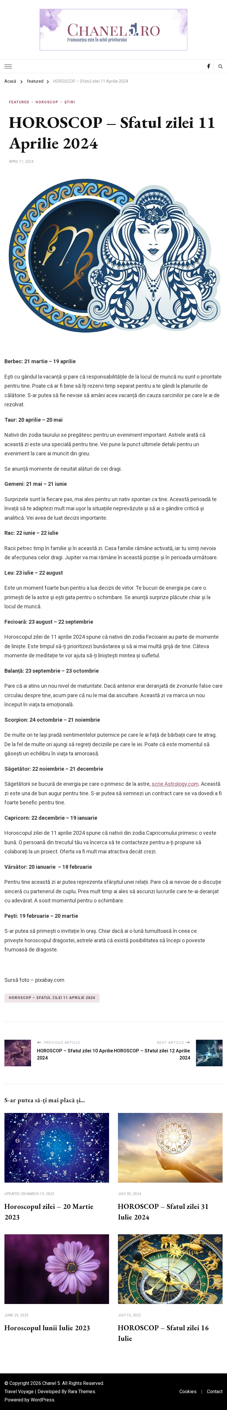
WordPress (42, 1400)
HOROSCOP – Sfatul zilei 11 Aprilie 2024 (52, 998)
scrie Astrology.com (175, 784)
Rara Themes (81, 1391)
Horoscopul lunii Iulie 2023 (47, 1327)
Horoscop (46, 102)
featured (19, 102)
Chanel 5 (51, 1383)
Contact (215, 1391)
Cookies (188, 1391)
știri (69, 102)
